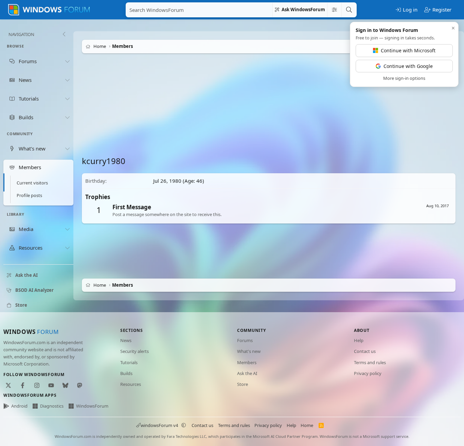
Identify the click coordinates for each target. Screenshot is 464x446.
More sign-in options (404, 78)
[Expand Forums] (67, 61)
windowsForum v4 (159, 425)
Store (242, 384)
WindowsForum (92, 406)
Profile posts (29, 195)
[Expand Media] (67, 229)
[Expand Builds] (67, 117)
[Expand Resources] (67, 248)
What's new (249, 351)
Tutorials (129, 362)
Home (307, 425)
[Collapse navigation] (64, 34)
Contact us (365, 351)
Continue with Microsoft (408, 50)
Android (19, 406)
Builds (126, 373)
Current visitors (32, 183)
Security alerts (134, 351)
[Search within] (334, 10)
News (125, 340)
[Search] (348, 10)
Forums (245, 340)
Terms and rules (370, 362)
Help (358, 340)
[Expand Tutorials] (67, 98)
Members (246, 362)
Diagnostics (52, 406)
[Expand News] (67, 80)
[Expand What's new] (67, 148)
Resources (130, 384)
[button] (184, 425)
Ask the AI (247, 373)
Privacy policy (367, 373)
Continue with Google (408, 66)
